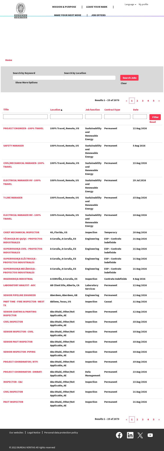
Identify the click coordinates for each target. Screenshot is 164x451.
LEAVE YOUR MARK (96, 6)
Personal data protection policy (61, 432)
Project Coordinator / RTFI (20, 361)
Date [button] (135, 109)
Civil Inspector (13, 321)
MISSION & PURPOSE (64, 6)
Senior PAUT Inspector (18, 341)
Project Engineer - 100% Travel (23, 128)
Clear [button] (124, 83)
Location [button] (55, 109)
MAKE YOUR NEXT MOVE (67, 15)
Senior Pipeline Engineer (19, 295)
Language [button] (130, 4)
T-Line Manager (12, 197)
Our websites (16, 432)
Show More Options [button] (26, 82)
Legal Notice (33, 432)
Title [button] (6, 109)
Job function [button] (92, 109)
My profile (143, 4)
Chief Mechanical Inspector (21, 232)
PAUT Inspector (13, 401)
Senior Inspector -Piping (19, 351)
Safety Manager (13, 145)
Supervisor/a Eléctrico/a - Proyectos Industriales (20, 260)
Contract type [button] (112, 109)
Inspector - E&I (12, 381)
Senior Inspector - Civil (18, 331)
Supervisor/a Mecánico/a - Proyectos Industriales (19, 270)
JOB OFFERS (98, 15)
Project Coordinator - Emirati (22, 371)
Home (8, 60)
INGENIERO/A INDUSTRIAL (18, 278)
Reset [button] (153, 121)
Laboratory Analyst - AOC (19, 285)
